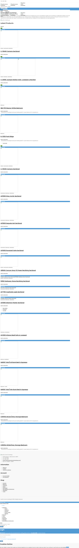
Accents (4, 483)
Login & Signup (3, 503)
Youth (6, 386)
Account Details (6, 476)
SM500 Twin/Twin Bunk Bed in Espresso (14, 389)
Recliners (5, 76)
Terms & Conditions (7, 470)
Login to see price (4, 54)
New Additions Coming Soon (8, 489)
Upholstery (10, 48)
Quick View (3, 29)
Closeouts (5, 485)
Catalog (4, 468)
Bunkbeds (7, 359)
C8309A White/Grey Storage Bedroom (14, 445)
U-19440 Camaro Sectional (10, 51)
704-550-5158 (34, 532)
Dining (4, 486)
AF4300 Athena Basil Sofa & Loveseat (14, 335)
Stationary (7, 193)
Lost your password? (12, 539)
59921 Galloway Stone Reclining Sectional (15, 281)
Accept (67, 547)
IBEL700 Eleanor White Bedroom (12, 108)
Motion (2, 48)
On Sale (4, 310)
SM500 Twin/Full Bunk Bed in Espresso (14, 362)
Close (7, 503)
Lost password (6, 477)
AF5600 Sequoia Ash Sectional (11, 223)
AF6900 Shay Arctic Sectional (11, 196)
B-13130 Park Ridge (7, 136)
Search (2, 526)
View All (2, 26)
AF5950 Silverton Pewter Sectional (12, 303)
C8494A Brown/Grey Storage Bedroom (14, 417)
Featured (5, 309)
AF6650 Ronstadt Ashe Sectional (12, 250)
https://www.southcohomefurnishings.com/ (12, 460)
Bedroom (2, 105)
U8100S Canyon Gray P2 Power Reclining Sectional (18, 270)
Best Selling (5, 308)
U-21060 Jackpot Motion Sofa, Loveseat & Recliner (18, 80)
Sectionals (6, 48)
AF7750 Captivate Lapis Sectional (12, 292)
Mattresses (5, 488)
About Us (4, 467)
